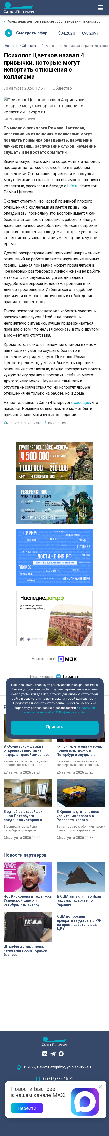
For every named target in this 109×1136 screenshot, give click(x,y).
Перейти (27, 1108)
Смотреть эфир (31, 32)
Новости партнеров (25, 855)
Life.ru (72, 185)
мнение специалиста (22, 423)
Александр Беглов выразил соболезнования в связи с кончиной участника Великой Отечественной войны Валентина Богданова (56, 21)
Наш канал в (44, 659)
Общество (62, 88)
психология (55, 423)
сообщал (81, 402)
